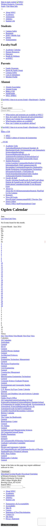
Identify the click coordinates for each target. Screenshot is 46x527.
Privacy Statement (12, 519)
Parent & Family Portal (14, 70)
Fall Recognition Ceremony (23, 411)
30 (2, 306)
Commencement (21, 199)
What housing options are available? (19, 121)
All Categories (6, 400)
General (4, 344)
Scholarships (14, 174)
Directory (9, 54)
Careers (8, 510)
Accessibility (10, 506)
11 (2, 265)
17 (2, 278)
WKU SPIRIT (11, 96)
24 (2, 293)
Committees (19, 184)
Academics (10, 15)
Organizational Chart (28, 204)
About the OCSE (12, 191)
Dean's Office (11, 201)
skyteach (4, 439)
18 (2, 280)
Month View (22, 336)
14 (2, 272)
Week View (13, 336)
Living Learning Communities (17, 163)
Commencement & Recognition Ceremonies (21, 166)
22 (2, 289)
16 (2, 276)
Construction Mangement (10, 372)
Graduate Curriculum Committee (13, 443)
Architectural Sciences (9, 355)
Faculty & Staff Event (17, 409)
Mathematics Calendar (9, 458)
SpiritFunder (10, 93)
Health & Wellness (13, 56)
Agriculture (10, 148)
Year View (31, 336)
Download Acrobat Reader (11, 474)
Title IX (8, 508)
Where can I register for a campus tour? (20, 119)
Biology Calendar (7, 413)
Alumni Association (13, 87)
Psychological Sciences (22, 157)
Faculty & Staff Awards (27, 182)
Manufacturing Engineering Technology (16, 377)
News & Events (11, 197)
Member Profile (11, 77)
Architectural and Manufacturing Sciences (16, 430)
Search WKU (7, 108)
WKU (8, 136)
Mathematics (17, 154)
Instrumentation (24, 191)
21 (2, 287)
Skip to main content (8, 2)
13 (2, 269)
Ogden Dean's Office (9, 398)
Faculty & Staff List (30, 180)
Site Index (9, 517)
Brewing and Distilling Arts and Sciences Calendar (20, 394)
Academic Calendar (13, 50)
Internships (23, 174)
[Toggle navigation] (2, 142)
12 (2, 267)
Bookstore (9, 33)
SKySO (15, 441)
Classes (20, 432)
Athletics (9, 19)
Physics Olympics (14, 451)
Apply (3, 6)
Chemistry (34, 402)
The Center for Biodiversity (11, 417)
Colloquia (24, 451)
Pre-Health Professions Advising (24, 168)
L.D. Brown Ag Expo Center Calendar (15, 389)
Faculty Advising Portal (14, 180)
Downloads (5, 472)
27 (2, 299)
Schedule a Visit (20, 172)
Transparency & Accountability (17, 504)
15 (2, 274)
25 (2, 295)
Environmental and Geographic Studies (15, 385)
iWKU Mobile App (13, 35)
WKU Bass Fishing (8, 454)
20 (2, 284)
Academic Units (12, 146)
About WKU (10, 12)
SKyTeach (34, 159)
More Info (14, 6)
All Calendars (6, 340)
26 (2, 297)
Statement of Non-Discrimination (18, 512)
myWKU (9, 58)
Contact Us (10, 514)
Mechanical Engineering (10, 364)
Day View (5, 336)
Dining (8, 38)
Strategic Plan (35, 191)
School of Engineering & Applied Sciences (22, 158)
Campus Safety (11, 31)
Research (9, 195)
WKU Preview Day (34, 199)
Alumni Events (11, 89)
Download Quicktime (29, 474)
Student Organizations (24, 176)
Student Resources (13, 161)
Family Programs (12, 68)
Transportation (11, 40)
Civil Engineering (7, 368)
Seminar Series (23, 441)
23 (2, 291)
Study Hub (18, 165)
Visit (8, 6)
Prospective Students (32, 167)
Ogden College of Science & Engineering (21, 138)
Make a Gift (10, 91)
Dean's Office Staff (13, 204)
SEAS (3, 347)
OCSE (5, 142)
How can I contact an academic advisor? (21, 123)
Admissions (10, 17)
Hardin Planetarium (8, 434)
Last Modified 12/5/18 (9, 525)
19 (2, 282)
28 (2, 302)
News (8, 199)
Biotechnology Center (9, 421)
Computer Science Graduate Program (15, 381)
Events (12, 199)
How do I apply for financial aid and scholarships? (24, 117)
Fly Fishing (5, 426)
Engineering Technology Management (15, 359)
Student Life (10, 21)
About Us (9, 189)
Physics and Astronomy (20, 449)
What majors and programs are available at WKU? (24, 115)
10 (2, 263)
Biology (28, 402)
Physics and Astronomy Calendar (13, 447)
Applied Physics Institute (10, 351)
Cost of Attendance (13, 75)
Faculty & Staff (11, 178)
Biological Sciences (21, 148)
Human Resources (12, 52)
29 (2, 304)
